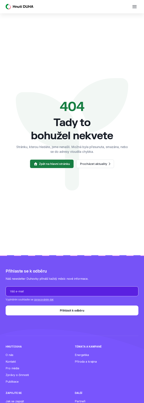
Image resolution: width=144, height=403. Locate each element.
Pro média (12, 368)
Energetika (82, 355)
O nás (9, 355)
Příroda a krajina (86, 361)
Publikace (12, 381)
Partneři (80, 401)
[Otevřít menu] (134, 7)
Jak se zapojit (15, 401)
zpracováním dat (43, 299)
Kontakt (11, 361)
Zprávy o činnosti (17, 375)
